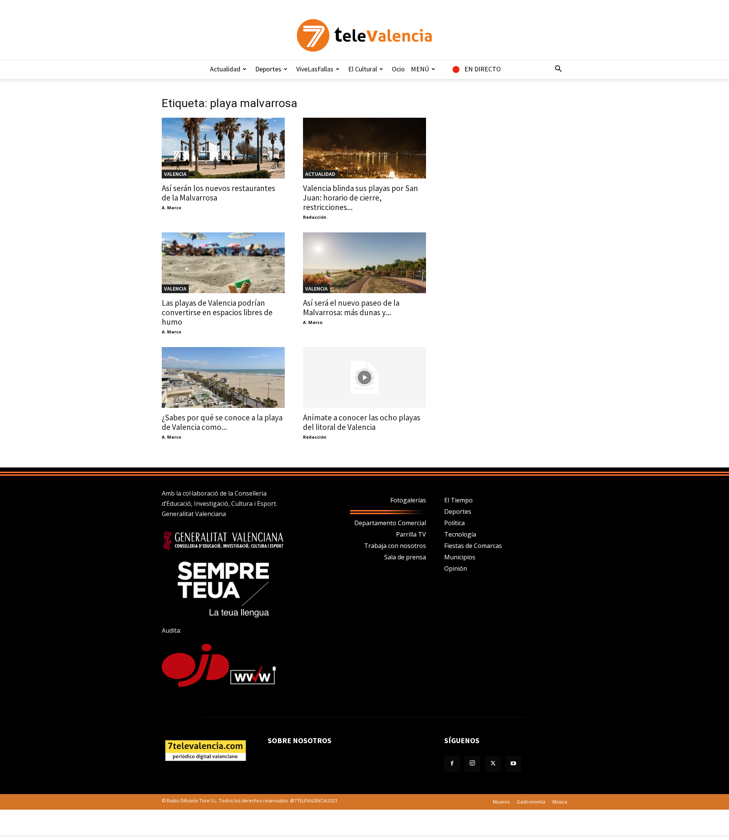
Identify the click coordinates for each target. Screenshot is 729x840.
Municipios (459, 557)
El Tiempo (458, 500)
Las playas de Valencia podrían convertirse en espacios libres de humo (217, 312)
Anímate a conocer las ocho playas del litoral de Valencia (361, 422)
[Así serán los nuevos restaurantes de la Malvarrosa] (223, 148)
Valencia (175, 174)
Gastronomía (531, 802)
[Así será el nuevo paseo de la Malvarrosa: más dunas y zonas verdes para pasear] (364, 262)
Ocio (398, 69)
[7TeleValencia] (364, 35)
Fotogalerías (408, 500)
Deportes (268, 69)
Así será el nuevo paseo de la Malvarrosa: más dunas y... (351, 307)
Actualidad (225, 69)
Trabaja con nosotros (395, 546)
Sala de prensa (405, 557)
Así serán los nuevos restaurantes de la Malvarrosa (218, 193)
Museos (501, 802)
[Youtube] (513, 763)
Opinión (455, 568)
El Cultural (362, 69)
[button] (558, 69)
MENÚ (420, 69)
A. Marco (171, 207)
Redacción (315, 217)
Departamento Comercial (390, 523)
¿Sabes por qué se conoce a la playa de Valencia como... (222, 422)
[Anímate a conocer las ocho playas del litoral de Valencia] (364, 377)
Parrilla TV (411, 534)
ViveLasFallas (314, 69)
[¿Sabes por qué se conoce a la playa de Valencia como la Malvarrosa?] (223, 377)
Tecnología (460, 534)
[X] (492, 763)
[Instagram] (472, 763)
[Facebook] (451, 763)
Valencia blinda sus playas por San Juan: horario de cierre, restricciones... (360, 197)
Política (454, 523)
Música (559, 802)
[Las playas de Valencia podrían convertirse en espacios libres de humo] (223, 262)
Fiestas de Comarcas (473, 546)
